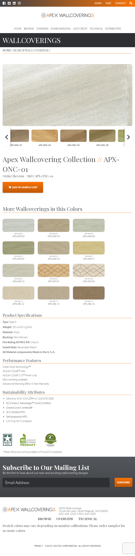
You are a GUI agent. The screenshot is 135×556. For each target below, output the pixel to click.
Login (98, 3)
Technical (96, 28)
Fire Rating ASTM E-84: (16, 342)
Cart (108, 3)
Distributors (113, 28)
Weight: (7, 327)
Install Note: (10, 347)
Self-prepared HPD (16, 416)
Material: (8, 332)
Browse (29, 28)
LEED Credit (80, 28)
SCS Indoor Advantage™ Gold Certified (28, 403)
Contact (120, 3)
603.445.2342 (67, 514)
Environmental (61, 28)
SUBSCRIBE (123, 482)
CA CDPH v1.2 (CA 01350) (38, 398)
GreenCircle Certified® (19, 407)
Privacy (38, 546)
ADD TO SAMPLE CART (24, 187)
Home (18, 28)
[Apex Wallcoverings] (67, 15)
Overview (42, 28)
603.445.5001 (87, 514)
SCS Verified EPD (15, 412)
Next (128, 137)
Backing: (8, 337)
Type (5, 322)
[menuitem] (17, 28)
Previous (6, 137)
